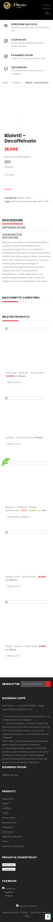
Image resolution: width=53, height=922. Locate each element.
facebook (22, 775)
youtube (22, 780)
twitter (33, 775)
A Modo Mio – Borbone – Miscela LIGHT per (24, 374)
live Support (19, 67)
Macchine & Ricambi (12, 846)
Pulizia (5, 841)
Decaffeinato (25, 201)
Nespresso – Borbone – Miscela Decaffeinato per (25, 510)
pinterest (45, 775)
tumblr (28, 780)
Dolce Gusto (8, 817)
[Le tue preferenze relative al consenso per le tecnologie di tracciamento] (48, 917)
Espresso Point (9, 822)
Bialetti (16, 82)
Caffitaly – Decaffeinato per (24, 437)
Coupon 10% (18, 39)
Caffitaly (6, 808)
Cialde (5, 813)
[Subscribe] (48, 684)
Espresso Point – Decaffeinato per (25, 578)
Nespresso (7, 827)
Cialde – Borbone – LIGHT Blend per (25, 648)
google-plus (39, 775)
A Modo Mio (8, 798)
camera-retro (28, 775)
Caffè (28, 197)
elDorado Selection (12, 836)
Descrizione (12, 220)
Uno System (8, 831)
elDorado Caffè (41, 201)
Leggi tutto (13, 382)
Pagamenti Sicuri (22, 55)
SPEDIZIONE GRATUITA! (24, 24)
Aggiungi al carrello (18, 516)
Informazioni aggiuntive (13, 231)
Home (5, 82)
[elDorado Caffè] (18, 5)
